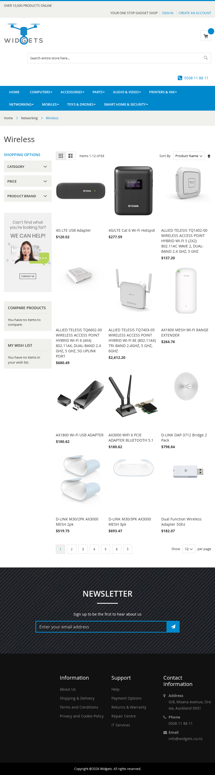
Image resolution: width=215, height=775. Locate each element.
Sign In (168, 13)
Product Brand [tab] (21, 196)
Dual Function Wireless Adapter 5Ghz (181, 521)
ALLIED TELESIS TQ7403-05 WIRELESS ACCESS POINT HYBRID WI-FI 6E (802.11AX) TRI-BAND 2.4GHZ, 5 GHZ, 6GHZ (132, 340)
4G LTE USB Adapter (73, 230)
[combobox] (119, 58)
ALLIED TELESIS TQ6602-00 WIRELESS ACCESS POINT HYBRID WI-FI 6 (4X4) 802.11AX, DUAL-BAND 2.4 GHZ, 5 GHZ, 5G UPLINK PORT (79, 343)
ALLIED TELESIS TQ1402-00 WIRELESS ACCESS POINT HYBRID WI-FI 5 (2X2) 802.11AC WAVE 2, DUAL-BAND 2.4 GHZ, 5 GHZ (184, 241)
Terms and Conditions (79, 707)
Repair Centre (123, 716)
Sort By (165, 155)
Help (115, 689)
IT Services (120, 724)
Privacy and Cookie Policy (82, 716)
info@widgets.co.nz (186, 738)
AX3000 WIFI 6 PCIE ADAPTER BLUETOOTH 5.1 (131, 437)
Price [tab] (12, 181)
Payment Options (126, 698)
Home (9, 118)
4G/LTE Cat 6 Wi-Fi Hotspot (132, 230)
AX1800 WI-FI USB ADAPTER (80, 434)
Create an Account (195, 13)
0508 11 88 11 (196, 77)
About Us (68, 689)
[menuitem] (40, 92)
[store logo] (23, 34)
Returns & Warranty (128, 707)
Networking (30, 118)
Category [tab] (15, 166)
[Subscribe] (173, 627)
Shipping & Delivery (77, 698)
